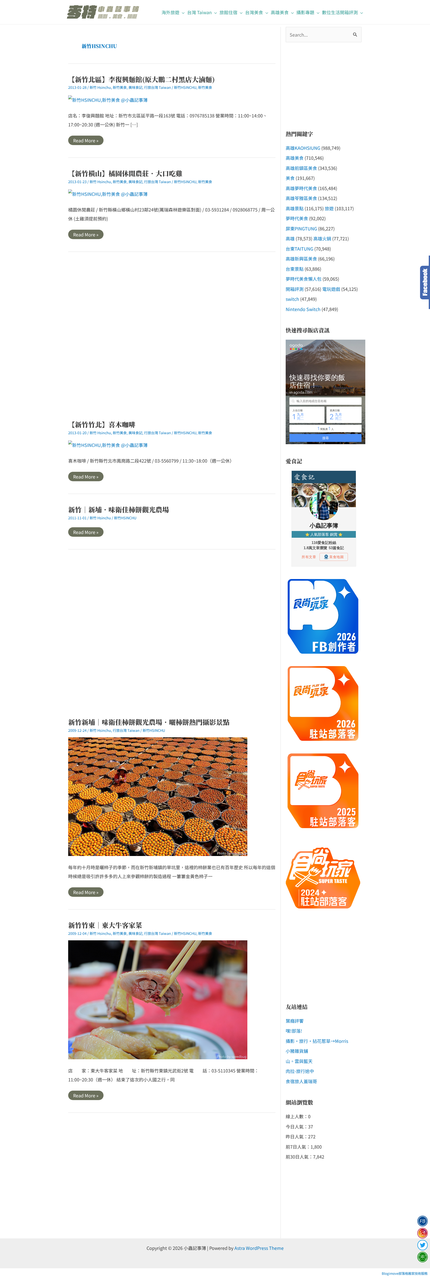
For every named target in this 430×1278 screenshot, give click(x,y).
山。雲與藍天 (299, 1061)
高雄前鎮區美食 (301, 168)
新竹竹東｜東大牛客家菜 (105, 925)
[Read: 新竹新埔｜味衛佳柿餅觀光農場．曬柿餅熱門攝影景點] (157, 796)
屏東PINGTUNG (301, 228)
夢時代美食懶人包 (304, 278)
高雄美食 (295, 158)
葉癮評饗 (295, 1020)
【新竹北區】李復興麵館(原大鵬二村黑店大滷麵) (141, 79)
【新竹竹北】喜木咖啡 (101, 424)
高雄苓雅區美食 (301, 198)
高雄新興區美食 (301, 258)
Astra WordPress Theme (259, 1248)
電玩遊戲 (331, 289)
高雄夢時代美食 (301, 188)
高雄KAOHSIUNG (303, 148)
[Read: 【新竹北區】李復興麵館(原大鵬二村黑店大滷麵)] (108, 99)
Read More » (86, 141)
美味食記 (135, 87)
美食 (290, 178)
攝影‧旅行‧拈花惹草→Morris (317, 1041)
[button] (182, 12)
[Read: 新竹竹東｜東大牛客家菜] (157, 999)
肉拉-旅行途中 (300, 1071)
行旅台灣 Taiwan (157, 87)
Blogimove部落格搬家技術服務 (405, 1273)
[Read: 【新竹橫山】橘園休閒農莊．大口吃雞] (108, 193)
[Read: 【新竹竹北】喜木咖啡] (108, 444)
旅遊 (329, 208)
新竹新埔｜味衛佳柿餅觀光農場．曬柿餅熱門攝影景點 (148, 722)
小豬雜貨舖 (297, 1051)
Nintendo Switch (303, 309)
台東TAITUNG (299, 248)
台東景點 (295, 269)
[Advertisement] (171, 336)
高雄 (290, 238)
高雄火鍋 (322, 238)
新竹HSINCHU (185, 87)
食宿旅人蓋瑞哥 (301, 1081)
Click (425, 282)
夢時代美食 (297, 218)
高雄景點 (295, 208)
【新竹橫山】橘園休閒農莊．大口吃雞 (125, 173)
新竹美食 (120, 87)
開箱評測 (295, 289)
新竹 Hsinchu (100, 87)
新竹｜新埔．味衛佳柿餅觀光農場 (118, 509)
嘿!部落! (294, 1030)
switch (292, 299)
